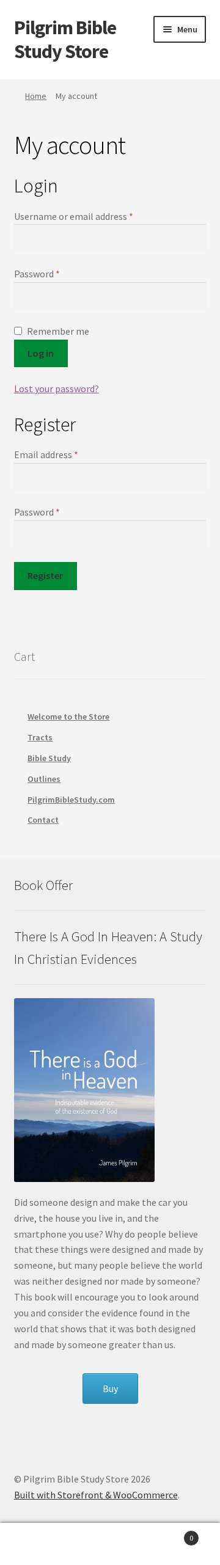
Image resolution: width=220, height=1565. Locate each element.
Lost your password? (56, 388)
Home (35, 95)
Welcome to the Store (68, 716)
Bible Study (49, 758)
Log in (41, 353)
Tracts (40, 737)
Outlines (44, 778)
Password (37, 274)
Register (45, 575)
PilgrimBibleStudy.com (71, 799)
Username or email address (73, 216)
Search (110, 1544)
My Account (36, 1544)
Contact (43, 819)
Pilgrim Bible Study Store (65, 39)
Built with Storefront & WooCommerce (96, 1495)
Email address (46, 454)
